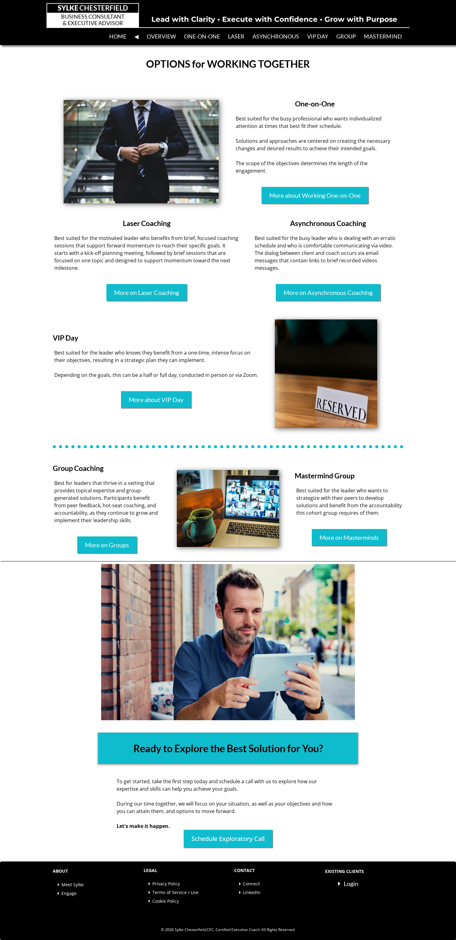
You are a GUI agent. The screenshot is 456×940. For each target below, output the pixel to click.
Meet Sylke (72, 885)
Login (351, 883)
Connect (251, 884)
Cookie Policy (165, 901)
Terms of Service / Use (175, 892)
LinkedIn (252, 892)
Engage (69, 893)
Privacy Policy (166, 884)
